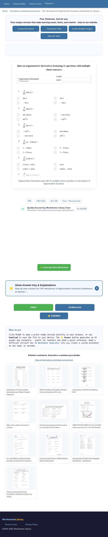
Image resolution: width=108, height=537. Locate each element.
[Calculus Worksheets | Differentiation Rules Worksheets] (54, 445)
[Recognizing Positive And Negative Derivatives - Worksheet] (87, 445)
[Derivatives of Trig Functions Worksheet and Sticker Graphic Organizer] (21, 376)
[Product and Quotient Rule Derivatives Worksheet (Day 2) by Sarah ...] (21, 478)
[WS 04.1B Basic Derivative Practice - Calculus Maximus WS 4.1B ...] (54, 376)
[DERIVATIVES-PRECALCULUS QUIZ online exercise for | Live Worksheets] (87, 411)
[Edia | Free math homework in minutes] (21, 411)
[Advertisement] (54, 239)
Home (6, 4)
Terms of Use (35, 4)
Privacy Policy (19, 4)
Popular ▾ (49, 3)
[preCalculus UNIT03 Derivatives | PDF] (87, 376)
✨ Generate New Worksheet (54, 267)
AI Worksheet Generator (47, 343)
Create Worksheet (26, 29)
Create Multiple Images (82, 29)
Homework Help (54, 29)
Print (33, 307)
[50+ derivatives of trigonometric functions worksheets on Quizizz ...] (21, 445)
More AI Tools (54, 36)
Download (74, 307)
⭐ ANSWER (54, 316)
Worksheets (12, 519)
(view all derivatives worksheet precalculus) (54, 360)
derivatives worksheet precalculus (25, 11)
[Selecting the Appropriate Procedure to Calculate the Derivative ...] (54, 411)
